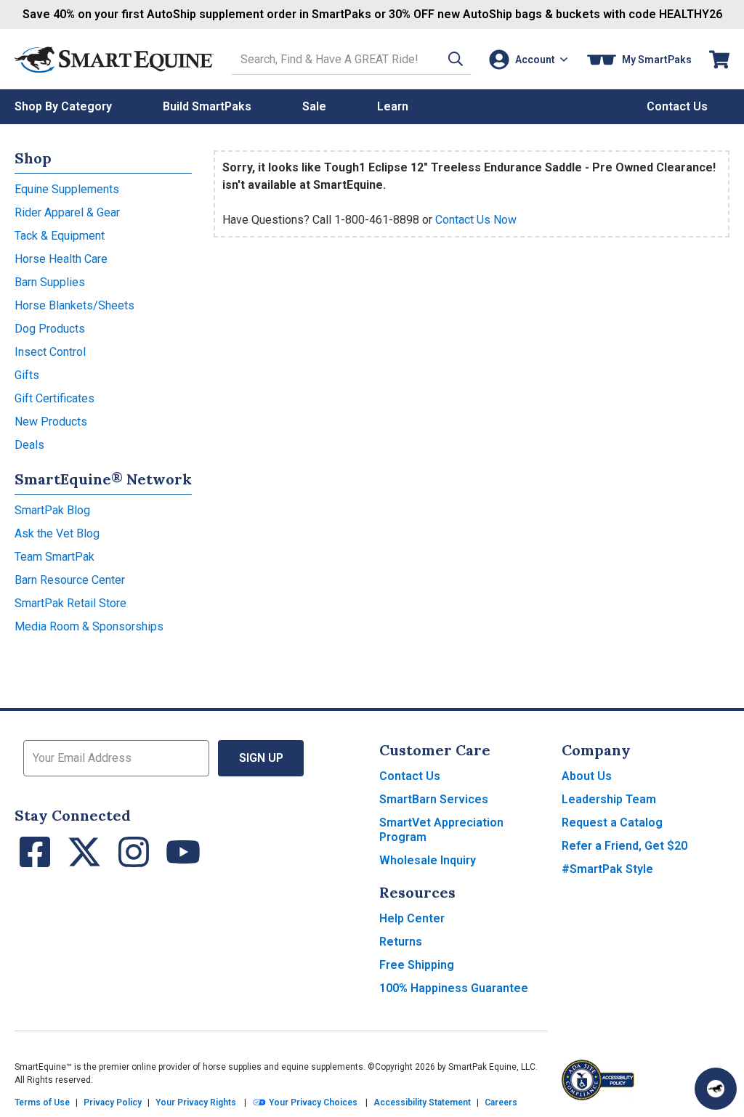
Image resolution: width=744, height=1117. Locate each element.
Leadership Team (609, 799)
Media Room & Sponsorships (89, 626)
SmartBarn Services (433, 799)
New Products (51, 421)
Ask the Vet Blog (57, 533)
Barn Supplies (50, 282)
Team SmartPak (54, 557)
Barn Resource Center (70, 580)
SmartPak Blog (52, 510)
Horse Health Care (61, 259)
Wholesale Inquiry (427, 860)
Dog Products (50, 329)
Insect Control (50, 352)
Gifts (27, 375)
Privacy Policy (113, 1102)
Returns (400, 942)
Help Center (412, 918)
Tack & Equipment (60, 236)
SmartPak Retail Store (70, 603)
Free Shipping (416, 965)
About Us (587, 776)
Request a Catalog (612, 822)
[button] (456, 59)
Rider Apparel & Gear (67, 212)
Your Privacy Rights (195, 1102)
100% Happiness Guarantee (453, 988)
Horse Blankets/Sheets (74, 305)
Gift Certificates (54, 398)
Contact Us (409, 776)
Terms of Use (42, 1102)
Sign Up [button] (261, 758)
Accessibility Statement (422, 1102)
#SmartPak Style (607, 869)
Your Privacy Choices (312, 1102)
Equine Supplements (67, 189)
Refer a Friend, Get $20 (624, 846)
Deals (29, 445)
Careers (501, 1102)
